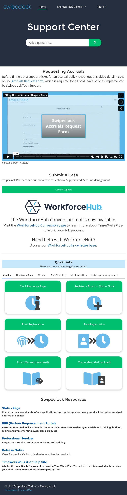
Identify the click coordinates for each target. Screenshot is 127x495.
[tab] (7, 275)
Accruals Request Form (27, 81)
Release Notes (13, 450)
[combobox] (57, 42)
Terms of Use (26, 490)
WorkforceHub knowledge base (72, 245)
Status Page (11, 408)
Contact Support (63, 189)
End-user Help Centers (70, 6)
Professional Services (18, 438)
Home (42, 6)
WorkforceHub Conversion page (41, 225)
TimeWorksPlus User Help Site (24, 462)
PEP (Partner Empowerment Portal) (29, 423)
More (101, 6)
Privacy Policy (11, 490)
